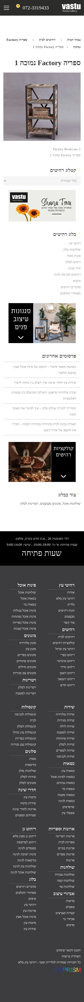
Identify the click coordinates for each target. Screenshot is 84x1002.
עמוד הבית (74, 40)
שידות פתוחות (65, 738)
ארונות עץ (29, 910)
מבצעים (70, 616)
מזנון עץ (31, 649)
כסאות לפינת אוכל (63, 777)
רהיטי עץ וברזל (65, 649)
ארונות (70, 860)
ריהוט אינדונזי (66, 661)
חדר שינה (74, 268)
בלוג (32, 879)
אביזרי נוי (69, 919)
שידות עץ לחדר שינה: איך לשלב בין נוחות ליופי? (45, 382)
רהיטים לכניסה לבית (67, 274)
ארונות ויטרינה (65, 836)
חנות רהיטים (66, 610)
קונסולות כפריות (25, 738)
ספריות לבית (66, 842)
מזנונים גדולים (27, 667)
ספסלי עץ (68, 813)
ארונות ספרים (66, 854)
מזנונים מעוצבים (50, 503)
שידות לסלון (67, 744)
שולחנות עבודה (65, 874)
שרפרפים (68, 807)
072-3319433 (36, 7)
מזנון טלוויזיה (27, 643)
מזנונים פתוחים (26, 661)
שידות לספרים (65, 750)
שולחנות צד (67, 886)
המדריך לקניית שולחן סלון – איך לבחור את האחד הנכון (44, 411)
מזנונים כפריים (26, 655)
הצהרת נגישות (71, 956)
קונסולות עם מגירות (23, 744)
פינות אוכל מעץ (26, 917)
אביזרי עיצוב (64, 893)
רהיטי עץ (75, 243)
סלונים (30, 751)
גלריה (71, 604)
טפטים (70, 907)
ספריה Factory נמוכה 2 (65, 155)
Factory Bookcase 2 (67, 149)
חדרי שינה (27, 789)
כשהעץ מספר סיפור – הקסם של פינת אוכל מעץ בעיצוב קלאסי (45, 370)
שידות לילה (67, 726)
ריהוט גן (29, 828)
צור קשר (69, 622)
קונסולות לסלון (26, 726)
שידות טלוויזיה (65, 714)
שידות (69, 706)
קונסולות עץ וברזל (24, 732)
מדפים (70, 925)
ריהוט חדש (67, 685)
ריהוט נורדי (67, 667)
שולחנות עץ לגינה (24, 866)
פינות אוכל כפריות (24, 622)
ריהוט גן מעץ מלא (24, 836)
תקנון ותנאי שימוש (68, 950)
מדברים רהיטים (71, 287)
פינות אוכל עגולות (24, 610)
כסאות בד (68, 789)
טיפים (77, 281)
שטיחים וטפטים (25, 815)
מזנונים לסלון (27, 783)
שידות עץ (30, 929)
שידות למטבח (66, 732)
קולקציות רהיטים (64, 643)
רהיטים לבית (47, 40)
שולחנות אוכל (72, 503)
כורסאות (30, 765)
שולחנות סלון (72, 249)
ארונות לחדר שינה (24, 809)
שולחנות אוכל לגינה (23, 872)
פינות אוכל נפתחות (24, 616)
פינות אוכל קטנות (25, 628)
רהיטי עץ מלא (65, 598)
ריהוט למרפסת (26, 842)
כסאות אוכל (28, 598)
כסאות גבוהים (66, 783)
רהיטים (68, 629)
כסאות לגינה (66, 801)
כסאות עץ (68, 771)
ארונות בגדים (66, 848)
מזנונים (30, 635)
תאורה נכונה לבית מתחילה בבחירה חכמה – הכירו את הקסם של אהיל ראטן (44, 427)
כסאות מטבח (66, 795)
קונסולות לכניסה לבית (25, 717)
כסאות (69, 763)
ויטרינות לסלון (29, 503)
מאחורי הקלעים (70, 293)
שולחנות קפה (66, 880)
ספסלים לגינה (27, 848)
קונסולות (29, 706)
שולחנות (67, 867)
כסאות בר (30, 604)
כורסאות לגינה (26, 860)
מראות (70, 901)
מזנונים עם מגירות (24, 673)
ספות (32, 758)
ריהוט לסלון (73, 262)
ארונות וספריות (62, 828)
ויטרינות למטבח (26, 693)
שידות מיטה (28, 803)
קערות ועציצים (65, 913)
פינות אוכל (74, 256)
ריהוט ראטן (67, 673)
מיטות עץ (30, 797)
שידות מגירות (66, 720)
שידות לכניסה (66, 756)
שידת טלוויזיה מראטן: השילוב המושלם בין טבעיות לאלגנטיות (43, 395)
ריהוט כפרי (67, 655)
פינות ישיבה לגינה (24, 854)
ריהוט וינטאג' (66, 679)
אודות (71, 592)
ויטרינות (29, 679)
